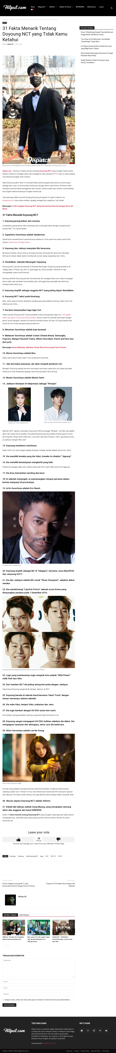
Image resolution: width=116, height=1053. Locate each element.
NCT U (60, 856)
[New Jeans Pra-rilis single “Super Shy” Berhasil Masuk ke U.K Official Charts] (38, 927)
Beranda (5, 20)
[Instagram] (94, 1030)
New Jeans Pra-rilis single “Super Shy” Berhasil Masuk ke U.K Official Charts (38, 939)
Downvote (58, 839)
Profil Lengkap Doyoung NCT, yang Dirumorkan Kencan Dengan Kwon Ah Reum (18, 885)
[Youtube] (106, 1031)
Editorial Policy (95, 1051)
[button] (111, 8)
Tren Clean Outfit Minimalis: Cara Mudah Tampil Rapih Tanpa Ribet (95, 40)
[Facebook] (4, 49)
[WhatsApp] (20, 49)
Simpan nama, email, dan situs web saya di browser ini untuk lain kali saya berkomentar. (37, 1000)
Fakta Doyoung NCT (32, 856)
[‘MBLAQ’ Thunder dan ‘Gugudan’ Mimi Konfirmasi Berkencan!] (13, 927)
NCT (47, 856)
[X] (10, 49)
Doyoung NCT (45, 171)
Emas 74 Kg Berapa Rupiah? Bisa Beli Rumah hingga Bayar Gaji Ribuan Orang (97, 33)
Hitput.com (7, 171)
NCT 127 (53, 856)
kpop (41, 856)
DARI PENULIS (24, 915)
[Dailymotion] (82, 1031)
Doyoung (21, 856)
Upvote (18, 839)
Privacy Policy (85, 1051)
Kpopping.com (8, 200)
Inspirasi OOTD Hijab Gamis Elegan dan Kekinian (60, 885)
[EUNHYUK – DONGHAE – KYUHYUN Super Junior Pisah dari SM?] (63, 927)
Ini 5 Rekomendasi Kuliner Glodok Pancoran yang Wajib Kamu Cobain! (96, 47)
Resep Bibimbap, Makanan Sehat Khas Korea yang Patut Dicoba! (38, 347)
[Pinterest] (15, 49)
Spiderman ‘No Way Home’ (19, 242)
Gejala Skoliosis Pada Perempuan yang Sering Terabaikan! (95, 61)
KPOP (11, 20)
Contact (76, 1051)
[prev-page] (3, 946)
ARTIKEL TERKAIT (10, 915)
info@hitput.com (49, 1043)
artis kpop (13, 856)
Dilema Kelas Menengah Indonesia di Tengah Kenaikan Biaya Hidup (97, 54)
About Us (69, 1051)
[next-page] (7, 946)
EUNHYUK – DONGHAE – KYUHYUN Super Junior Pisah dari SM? (62, 939)
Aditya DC (10, 44)
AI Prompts (105, 1051)
